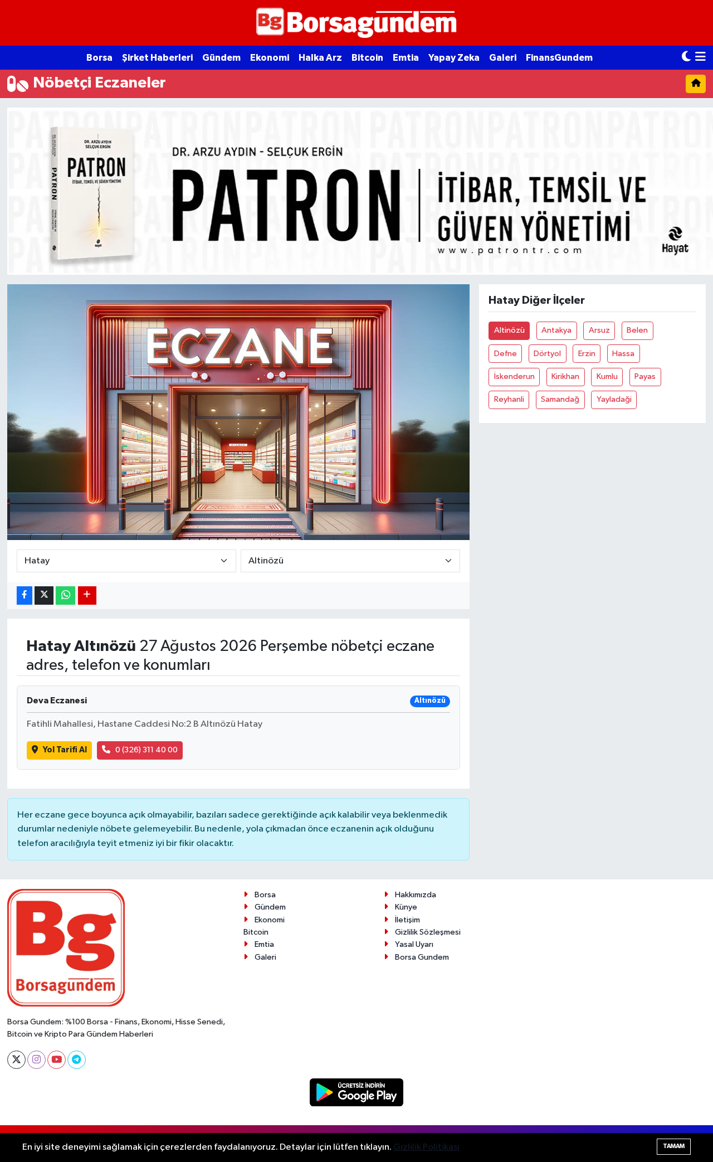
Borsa (99, 57)
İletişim (407, 920)
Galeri (502, 57)
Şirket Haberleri (157, 57)
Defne (505, 353)
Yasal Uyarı (414, 944)
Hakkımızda (415, 895)
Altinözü (509, 330)
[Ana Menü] (700, 58)
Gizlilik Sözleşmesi (428, 932)
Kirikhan (565, 376)
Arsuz (599, 330)
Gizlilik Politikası (426, 1147)
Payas (645, 376)
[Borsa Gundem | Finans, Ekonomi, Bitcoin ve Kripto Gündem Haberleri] (356, 23)
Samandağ (560, 399)
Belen (637, 330)
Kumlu (607, 376)
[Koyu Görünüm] (686, 57)
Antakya (556, 330)
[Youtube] (56, 1060)
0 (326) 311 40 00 (146, 750)
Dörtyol (547, 353)
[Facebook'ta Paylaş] (24, 595)
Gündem (221, 57)
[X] (16, 1060)
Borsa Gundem (422, 957)
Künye (406, 907)
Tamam (674, 1146)
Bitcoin (367, 57)
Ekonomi (269, 57)
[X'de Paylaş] (44, 595)
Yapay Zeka (454, 57)
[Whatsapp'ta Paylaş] (65, 595)
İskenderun (514, 376)
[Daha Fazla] (87, 595)
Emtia (406, 57)
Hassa (623, 353)
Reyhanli (509, 399)
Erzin (586, 353)
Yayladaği (614, 399)
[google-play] (356, 1092)
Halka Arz (320, 57)
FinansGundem (559, 57)
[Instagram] (36, 1060)
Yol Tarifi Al (65, 750)
